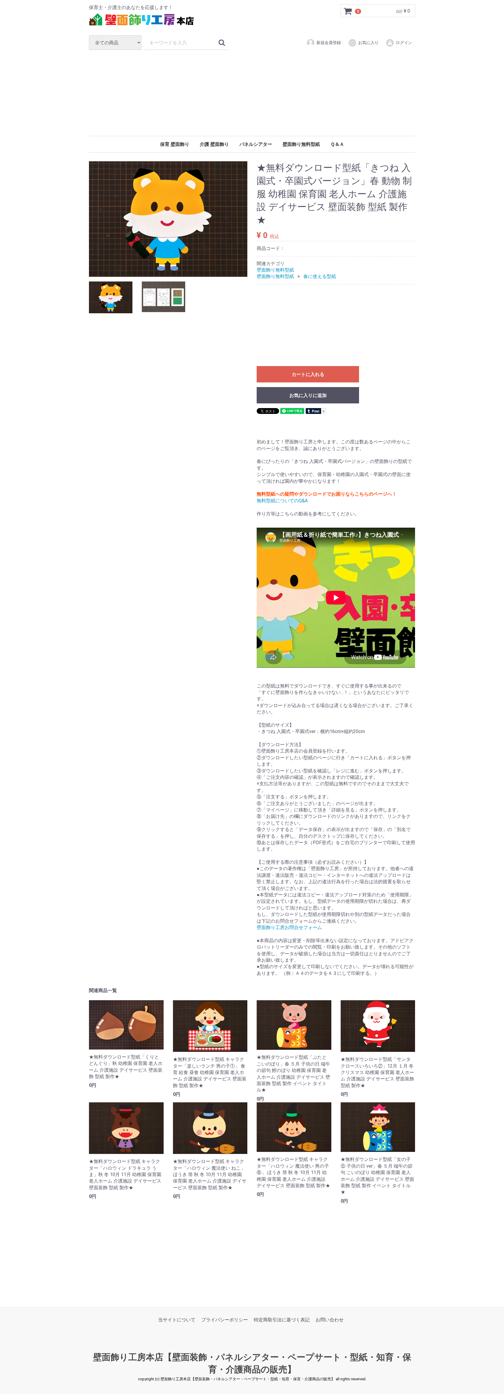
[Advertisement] (252, 93)
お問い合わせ (330, 1320)
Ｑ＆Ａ (337, 144)
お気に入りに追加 (308, 395)
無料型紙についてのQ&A (282, 500)
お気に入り (368, 42)
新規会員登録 (328, 42)
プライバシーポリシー (224, 1320)
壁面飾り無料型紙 (301, 144)
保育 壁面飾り (174, 144)
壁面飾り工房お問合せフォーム (289, 927)
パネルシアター (255, 144)
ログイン (404, 42)
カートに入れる (308, 374)
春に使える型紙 (319, 276)
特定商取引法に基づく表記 (282, 1320)
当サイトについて (176, 1320)
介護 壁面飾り (214, 144)
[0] (348, 11)
